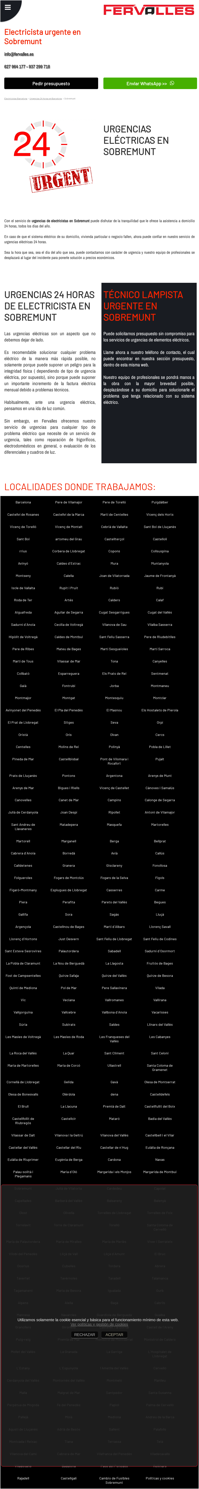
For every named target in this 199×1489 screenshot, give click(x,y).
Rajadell (23, 1478)
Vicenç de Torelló (23, 526)
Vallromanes (114, 1000)
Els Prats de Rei (114, 673)
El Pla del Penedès (69, 710)
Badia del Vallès (160, 1118)
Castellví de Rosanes (23, 514)
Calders (114, 600)
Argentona (114, 775)
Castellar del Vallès (23, 1147)
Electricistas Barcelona (15, 98)
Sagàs (114, 914)
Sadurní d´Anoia (23, 624)
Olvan (114, 734)
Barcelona (23, 502)
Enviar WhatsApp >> (147, 83)
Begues (160, 902)
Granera (69, 865)
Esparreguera (68, 673)
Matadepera (69, 824)
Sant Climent (114, 1053)
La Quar (68, 1053)
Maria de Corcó (68, 1065)
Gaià (23, 685)
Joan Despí (68, 812)
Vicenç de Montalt (69, 526)
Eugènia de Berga (68, 1159)
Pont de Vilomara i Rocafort (114, 761)
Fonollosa (160, 865)
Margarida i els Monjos (114, 1172)
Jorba (114, 685)
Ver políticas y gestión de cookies (99, 1324)
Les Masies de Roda (69, 1037)
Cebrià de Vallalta (114, 526)
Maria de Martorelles (23, 1065)
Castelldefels (160, 1094)
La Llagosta (114, 963)
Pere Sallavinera (114, 988)
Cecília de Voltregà (68, 624)
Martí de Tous (23, 661)
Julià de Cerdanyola (23, 812)
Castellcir (68, 1118)
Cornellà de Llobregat (23, 1082)
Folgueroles (23, 877)
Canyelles (160, 661)
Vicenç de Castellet (114, 788)
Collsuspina (160, 551)
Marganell (68, 841)
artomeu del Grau (68, 539)
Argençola (23, 926)
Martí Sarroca (160, 649)
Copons (114, 551)
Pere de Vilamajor (68, 502)
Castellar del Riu (68, 1147)
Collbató (23, 673)
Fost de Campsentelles (23, 975)
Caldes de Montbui (69, 637)
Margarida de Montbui (160, 1172)
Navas (160, 1159)
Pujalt (159, 759)
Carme (160, 890)
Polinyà (114, 746)
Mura (114, 563)
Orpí (160, 722)
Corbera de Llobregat (68, 551)
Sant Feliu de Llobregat (114, 939)
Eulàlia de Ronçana (160, 1147)
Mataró (114, 1118)
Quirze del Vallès (114, 975)
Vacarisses (160, 1012)
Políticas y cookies (160, 1478)
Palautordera (69, 951)
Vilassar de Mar (68, 661)
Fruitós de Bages (160, 963)
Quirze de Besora (160, 975)
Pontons (68, 775)
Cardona (114, 1159)
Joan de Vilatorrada (114, 575)
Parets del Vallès (114, 902)
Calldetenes (23, 865)
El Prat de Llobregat (23, 722)
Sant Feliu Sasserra (114, 637)
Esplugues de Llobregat (69, 890)
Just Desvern (68, 939)
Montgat (68, 698)
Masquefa (114, 824)
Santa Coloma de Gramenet (160, 1067)
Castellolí (160, 539)
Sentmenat (159, 673)
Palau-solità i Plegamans (23, 1174)
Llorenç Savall (160, 926)
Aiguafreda (23, 612)
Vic (23, 1000)
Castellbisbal (69, 759)
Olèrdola (68, 1094)
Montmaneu (160, 685)
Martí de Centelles (114, 514)
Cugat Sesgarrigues (114, 612)
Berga (114, 841)
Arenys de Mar (23, 788)
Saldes (114, 1024)
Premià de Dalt (114, 1106)
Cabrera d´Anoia (23, 853)
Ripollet (114, 812)
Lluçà (160, 914)
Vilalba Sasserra (160, 624)
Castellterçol (114, 539)
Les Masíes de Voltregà (23, 1037)
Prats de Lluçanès (23, 775)
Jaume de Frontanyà (160, 575)
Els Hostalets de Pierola (159, 710)
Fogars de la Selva (114, 877)
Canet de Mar (69, 800)
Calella (69, 575)
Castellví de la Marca (68, 514)
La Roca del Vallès (23, 1053)
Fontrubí (68, 685)
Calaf (160, 600)
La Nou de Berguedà (68, 963)
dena (114, 1094)
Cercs (159, 734)
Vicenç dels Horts (160, 514)
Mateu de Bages (69, 649)
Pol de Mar (69, 988)
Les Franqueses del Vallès (114, 1039)
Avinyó (23, 563)
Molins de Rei (68, 746)
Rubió (114, 588)
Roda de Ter (23, 600)
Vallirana (159, 1000)
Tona (114, 661)
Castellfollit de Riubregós (23, 1120)
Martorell (23, 841)
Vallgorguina (23, 1012)
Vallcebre (69, 1012)
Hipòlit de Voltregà (23, 637)
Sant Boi (23, 539)
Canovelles (23, 800)
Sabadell (114, 951)
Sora (68, 914)
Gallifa (23, 914)
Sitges (69, 722)
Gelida (68, 1082)
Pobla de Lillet (160, 746)
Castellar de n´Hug (114, 1147)
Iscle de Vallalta (23, 588)
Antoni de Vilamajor (160, 812)
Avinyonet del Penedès (23, 710)
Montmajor (23, 698)
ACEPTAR (114, 1334)
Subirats (68, 1024)
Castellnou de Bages (68, 926)
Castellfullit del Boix (160, 1106)
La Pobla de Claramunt (23, 963)
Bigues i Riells (68, 788)
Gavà (114, 1082)
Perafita (69, 902)
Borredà (69, 853)
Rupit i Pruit (68, 588)
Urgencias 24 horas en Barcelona (45, 98)
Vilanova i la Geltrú (69, 1135)
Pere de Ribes (23, 649)
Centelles (23, 746)
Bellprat (160, 841)
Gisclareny (114, 865)
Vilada (160, 988)
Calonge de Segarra (160, 800)
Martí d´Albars (114, 926)
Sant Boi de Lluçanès (160, 526)
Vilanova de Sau (114, 624)
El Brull (23, 1106)
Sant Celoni (160, 1053)
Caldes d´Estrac (69, 563)
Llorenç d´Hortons (23, 939)
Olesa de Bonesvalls (23, 1094)
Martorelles (160, 824)
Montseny (23, 575)
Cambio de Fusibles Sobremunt (114, 1480)
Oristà (23, 734)
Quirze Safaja (69, 975)
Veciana (69, 1000)
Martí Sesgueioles (114, 649)
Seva (114, 722)
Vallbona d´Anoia (114, 1012)
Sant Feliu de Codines (160, 939)
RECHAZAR (84, 1334)
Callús (159, 853)
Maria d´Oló (68, 1172)
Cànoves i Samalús (160, 788)
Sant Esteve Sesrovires (23, 951)
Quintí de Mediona (23, 988)
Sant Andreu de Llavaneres (23, 826)
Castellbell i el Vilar (159, 1135)
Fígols (159, 877)
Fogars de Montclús (69, 877)
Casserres (114, 890)
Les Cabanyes (159, 1037)
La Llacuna (69, 1106)
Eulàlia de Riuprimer (23, 1159)
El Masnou (114, 710)
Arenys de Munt (160, 775)
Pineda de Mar (23, 759)
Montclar (160, 698)
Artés (69, 600)
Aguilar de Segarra (68, 612)
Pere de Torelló (114, 502)
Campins (114, 800)
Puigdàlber (160, 502)
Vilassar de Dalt (23, 1135)
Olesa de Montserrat (159, 1082)
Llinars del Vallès (160, 1024)
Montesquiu (114, 698)
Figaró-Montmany (23, 890)
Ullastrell (114, 1065)
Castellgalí (69, 1478)
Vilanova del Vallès (114, 1135)
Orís (69, 734)
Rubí (159, 588)
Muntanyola (160, 563)
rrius (23, 551)
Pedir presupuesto (51, 83)
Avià (114, 853)
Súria (23, 1024)
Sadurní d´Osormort (160, 951)
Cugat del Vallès (160, 612)
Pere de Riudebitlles (159, 637)
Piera (23, 902)
